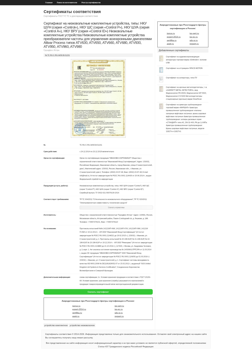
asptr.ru (75, 316)
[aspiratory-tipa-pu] (161, 81)
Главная (48, 3)
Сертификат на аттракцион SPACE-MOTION (184, 68)
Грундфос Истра (51, 50)
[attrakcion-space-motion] (161, 72)
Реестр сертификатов (91, 3)
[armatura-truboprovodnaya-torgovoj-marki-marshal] (161, 108)
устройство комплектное (56, 325)
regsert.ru (119, 316)
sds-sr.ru (119, 313)
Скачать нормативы (116, 207)
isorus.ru (76, 306)
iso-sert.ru (119, 306)
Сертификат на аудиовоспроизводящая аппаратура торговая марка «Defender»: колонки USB (186, 60)
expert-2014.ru (79, 309)
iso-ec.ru (119, 309)
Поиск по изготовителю (67, 3)
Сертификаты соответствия (72, 11)
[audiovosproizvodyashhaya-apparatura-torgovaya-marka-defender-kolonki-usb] (161, 60)
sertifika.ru (77, 313)
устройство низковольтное (82, 325)
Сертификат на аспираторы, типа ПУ (181, 78)
